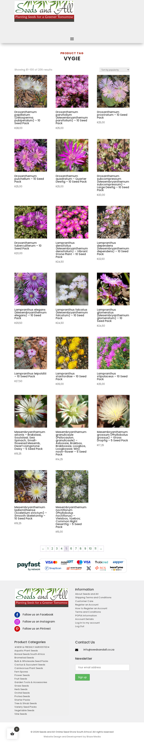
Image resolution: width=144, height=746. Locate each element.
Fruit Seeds (20, 678)
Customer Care (84, 601)
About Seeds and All (87, 594)
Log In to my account (87, 622)
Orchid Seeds (22, 692)
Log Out (79, 626)
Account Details (84, 619)
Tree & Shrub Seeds (25, 703)
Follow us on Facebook (38, 614)
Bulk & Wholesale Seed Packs (31, 661)
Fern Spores (21, 671)
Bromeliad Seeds (24, 657)
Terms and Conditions (88, 612)
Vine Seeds (20, 714)
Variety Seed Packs (25, 707)
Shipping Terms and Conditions (93, 597)
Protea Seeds (22, 696)
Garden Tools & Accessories (30, 682)
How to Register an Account (91, 608)
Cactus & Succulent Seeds (29, 664)
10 (90, 549)
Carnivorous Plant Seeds (28, 668)
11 (95, 549)
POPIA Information (86, 615)
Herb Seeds (20, 689)
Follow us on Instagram (39, 621)
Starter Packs (22, 699)
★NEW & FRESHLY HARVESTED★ (32, 647)
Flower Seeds (22, 675)
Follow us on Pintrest (37, 628)
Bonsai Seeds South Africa (29, 654)
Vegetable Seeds (24, 710)
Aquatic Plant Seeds (26, 650)
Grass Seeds (21, 685)
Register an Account (87, 604)
